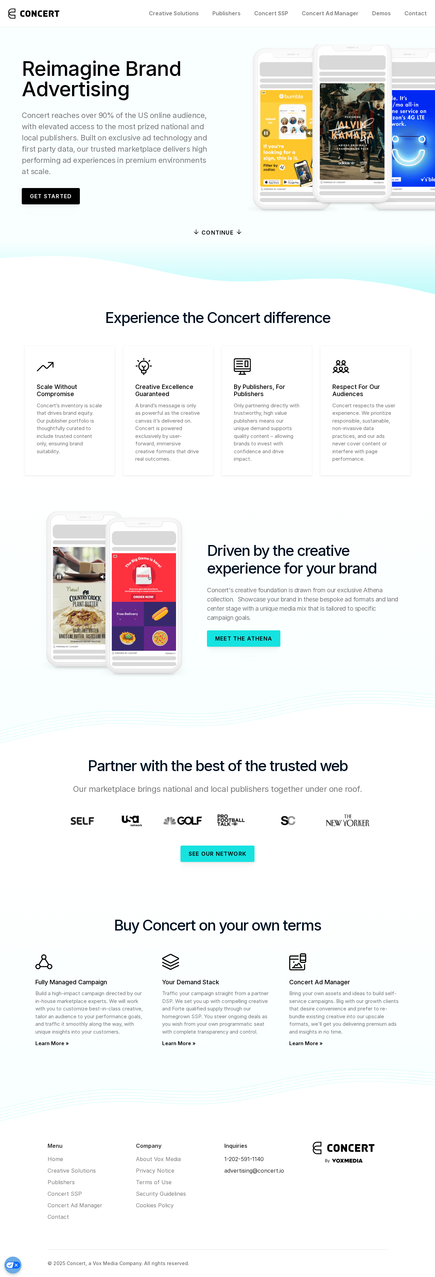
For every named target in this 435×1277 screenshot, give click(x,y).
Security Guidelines (161, 1193)
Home (55, 1159)
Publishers (226, 13)
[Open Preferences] (12, 1265)
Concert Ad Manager (330, 13)
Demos (381, 13)
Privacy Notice (155, 1170)
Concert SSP (271, 13)
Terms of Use (154, 1182)
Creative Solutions (174, 13)
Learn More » (52, 1043)
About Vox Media (158, 1159)
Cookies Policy (155, 1205)
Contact (415, 13)
